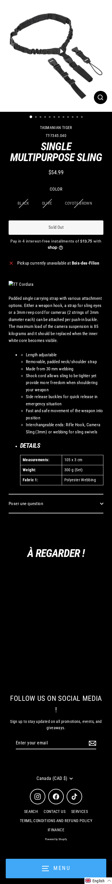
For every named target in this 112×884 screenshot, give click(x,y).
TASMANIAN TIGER (56, 127)
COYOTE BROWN (78, 203)
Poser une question (26, 503)
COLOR (56, 189)
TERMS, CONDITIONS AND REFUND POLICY (56, 820)
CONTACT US (54, 811)
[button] (98, 880)
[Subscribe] (91, 743)
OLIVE (47, 203)
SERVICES (79, 811)
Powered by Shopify (56, 839)
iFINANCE (56, 830)
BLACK (23, 203)
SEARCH (31, 811)
